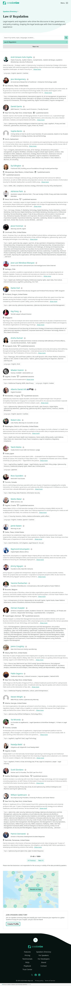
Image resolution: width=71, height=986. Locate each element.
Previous (32, 860)
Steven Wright (17, 697)
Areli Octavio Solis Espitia (22, 57)
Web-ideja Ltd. (28, 980)
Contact (44, 966)
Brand (43, 962)
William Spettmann (19, 795)
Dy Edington (16, 166)
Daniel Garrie (16, 106)
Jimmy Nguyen (17, 566)
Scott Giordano (17, 769)
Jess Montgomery (18, 79)
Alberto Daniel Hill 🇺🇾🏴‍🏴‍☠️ (22, 389)
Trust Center (27, 969)
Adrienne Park (17, 191)
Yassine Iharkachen (19, 583)
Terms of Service (50, 980)
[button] (64, 3)
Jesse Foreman (17, 226)
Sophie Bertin (17, 131)
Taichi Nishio (16, 447)
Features (27, 952)
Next (40, 860)
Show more (37, 69)
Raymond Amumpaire (20, 549)
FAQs (27, 962)
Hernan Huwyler (18, 608)
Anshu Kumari (17, 338)
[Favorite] (34, 57)
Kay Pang (15, 311)
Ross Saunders (17, 475)
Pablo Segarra (17, 673)
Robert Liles (16, 420)
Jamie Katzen (16, 525)
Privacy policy (39, 980)
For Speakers (44, 955)
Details (29, 984)
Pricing (27, 955)
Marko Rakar (16, 499)
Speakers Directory (10, 11)
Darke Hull (15, 288)
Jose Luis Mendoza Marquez (23, 263)
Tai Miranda (16, 719)
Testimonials (27, 959)
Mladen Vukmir (17, 370)
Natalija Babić (17, 744)
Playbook (27, 966)
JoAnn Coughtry (18, 646)
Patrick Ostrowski (18, 834)
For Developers (44, 959)
